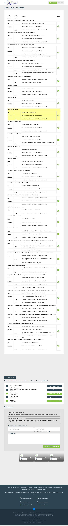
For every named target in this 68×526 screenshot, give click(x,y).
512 (15, 82)
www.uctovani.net (25, 501)
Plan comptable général (26, 487)
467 (16, 143)
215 (8, 268)
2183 (9, 231)
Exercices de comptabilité (27, 489)
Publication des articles (41, 489)
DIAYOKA (12, 412)
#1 (9, 412)
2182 (9, 210)
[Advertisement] (34, 364)
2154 (9, 173)
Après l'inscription (54, 386)
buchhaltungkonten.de (43, 498)
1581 (16, 272)
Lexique (45, 487)
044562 (10, 26)
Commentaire (12, 433)
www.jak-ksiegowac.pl (26, 504)
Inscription (60, 2)
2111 (8, 112)
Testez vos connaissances (55, 487)
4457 (16, 337)
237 (16, 73)
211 (8, 100)
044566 (10, 281)
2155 (9, 185)
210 (8, 23)
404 (16, 30)
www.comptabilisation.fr (27, 498)
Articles (17, 487)
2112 (9, 124)
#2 (9, 418)
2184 (9, 88)
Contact (35, 487)
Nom (14, 429)
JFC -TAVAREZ (14, 418)
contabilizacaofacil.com (42, 504)
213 (8, 149)
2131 (9, 161)
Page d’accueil (10, 487)
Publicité (40, 487)
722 (16, 333)
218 (8, 198)
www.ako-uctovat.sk (43, 501)
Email (39, 429)
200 (9, 35)
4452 (16, 287)
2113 (9, 137)
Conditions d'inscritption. (34, 518)
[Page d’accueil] (13, 2)
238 (16, 57)
